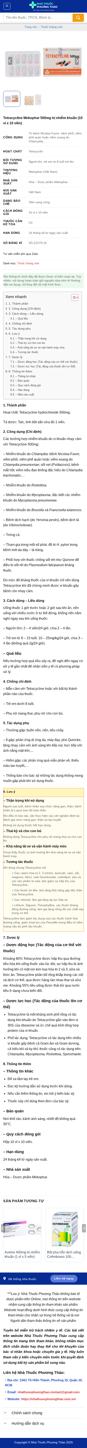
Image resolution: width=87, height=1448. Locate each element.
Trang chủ (30, 27)
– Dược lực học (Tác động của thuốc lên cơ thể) (45, 366)
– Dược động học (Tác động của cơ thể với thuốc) (46, 361)
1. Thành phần (18, 303)
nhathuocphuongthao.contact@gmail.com (49, 1392)
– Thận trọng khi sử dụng (30, 338)
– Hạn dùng (22, 389)
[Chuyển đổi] (5, 1412)
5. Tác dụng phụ (20, 328)
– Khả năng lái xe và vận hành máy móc (40, 347)
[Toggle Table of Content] (72, 297)
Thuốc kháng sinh (52, 27)
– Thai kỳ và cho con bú (30, 342)
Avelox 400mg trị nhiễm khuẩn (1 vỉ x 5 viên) (22, 1254)
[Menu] (7, 6)
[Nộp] (78, 18)
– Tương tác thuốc (26, 352)
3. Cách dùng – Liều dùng (26, 313)
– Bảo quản (22, 380)
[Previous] (10, 61)
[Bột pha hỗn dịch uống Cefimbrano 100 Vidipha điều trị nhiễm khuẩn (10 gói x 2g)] (65, 1229)
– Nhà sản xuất (24, 394)
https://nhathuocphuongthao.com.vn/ (48, 1399)
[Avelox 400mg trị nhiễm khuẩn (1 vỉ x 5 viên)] (22, 1229)
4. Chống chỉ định (20, 323)
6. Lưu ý (14, 333)
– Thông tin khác (25, 376)
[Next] (77, 61)
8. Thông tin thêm (20, 371)
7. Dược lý (15, 357)
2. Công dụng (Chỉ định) (25, 308)
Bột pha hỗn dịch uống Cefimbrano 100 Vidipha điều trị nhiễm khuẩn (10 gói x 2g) (64, 1254)
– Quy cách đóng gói (28, 385)
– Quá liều (21, 318)
